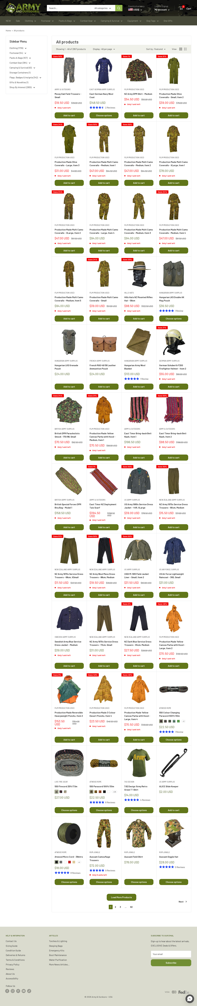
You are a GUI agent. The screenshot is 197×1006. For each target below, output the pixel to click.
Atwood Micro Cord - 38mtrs (69, 856)
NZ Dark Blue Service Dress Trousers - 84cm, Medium (137, 643)
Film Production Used (134, 89)
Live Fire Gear (61, 782)
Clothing (29, 20)
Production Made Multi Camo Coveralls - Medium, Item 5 (69, 299)
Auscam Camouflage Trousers (100, 858)
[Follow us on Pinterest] (18, 991)
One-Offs (168, 20)
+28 (114, 792)
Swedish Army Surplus (65, 637)
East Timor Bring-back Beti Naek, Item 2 (172, 435)
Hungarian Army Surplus (170, 293)
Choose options (104, 115)
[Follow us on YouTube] (24, 991)
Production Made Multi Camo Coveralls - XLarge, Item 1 (173, 164)
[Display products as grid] (180, 49)
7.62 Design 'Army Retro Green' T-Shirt (135, 788)
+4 (79, 862)
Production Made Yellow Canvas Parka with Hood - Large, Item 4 (137, 716)
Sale (18, 20)
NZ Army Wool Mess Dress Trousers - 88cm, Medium (102, 576)
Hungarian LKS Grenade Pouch (66, 367)
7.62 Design (129, 782)
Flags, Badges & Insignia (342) (24, 77)
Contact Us (11, 941)
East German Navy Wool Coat (101, 95)
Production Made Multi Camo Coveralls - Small (104, 299)
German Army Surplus (169, 361)
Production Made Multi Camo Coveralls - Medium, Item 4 (173, 231)
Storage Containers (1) (20, 72)
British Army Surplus (64, 429)
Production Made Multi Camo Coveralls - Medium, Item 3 (138, 231)
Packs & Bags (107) (19, 57)
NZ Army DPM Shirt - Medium (138, 94)
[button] (189, 998)
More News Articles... (59, 964)
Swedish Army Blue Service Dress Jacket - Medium (68, 643)
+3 (183, 721)
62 (131, 907)
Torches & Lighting (58, 941)
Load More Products (121, 897)
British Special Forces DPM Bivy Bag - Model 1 (68, 506)
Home (8, 30)
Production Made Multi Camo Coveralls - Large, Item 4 (104, 231)
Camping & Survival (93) (21, 67)
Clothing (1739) (17, 48)
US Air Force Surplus (169, 569)
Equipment (132, 20)
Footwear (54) (16, 52)
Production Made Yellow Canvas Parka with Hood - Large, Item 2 (172, 645)
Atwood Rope (165, 708)
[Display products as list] (185, 49)
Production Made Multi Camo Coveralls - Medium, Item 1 (104, 164)
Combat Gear (86, 20)
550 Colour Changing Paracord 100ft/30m (169, 714)
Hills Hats (129, 293)
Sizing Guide (11, 945)
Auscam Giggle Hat (168, 856)
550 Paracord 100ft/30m (102, 786)
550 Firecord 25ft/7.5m (66, 786)
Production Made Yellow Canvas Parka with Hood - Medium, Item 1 (102, 436)
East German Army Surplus (102, 89)
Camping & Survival (110, 20)
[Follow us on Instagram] (13, 991)
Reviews (10, 969)
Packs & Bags (65, 20)
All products (19, 30)
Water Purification (58, 959)
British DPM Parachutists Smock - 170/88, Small (67, 435)
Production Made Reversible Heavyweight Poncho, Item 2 (69, 714)
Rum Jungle (95, 852)
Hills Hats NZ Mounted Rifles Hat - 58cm (138, 299)
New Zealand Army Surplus (172, 500)
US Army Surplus (132, 500)
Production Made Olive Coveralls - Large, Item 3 (67, 164)
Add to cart (69, 115)
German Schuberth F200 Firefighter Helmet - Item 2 (172, 367)
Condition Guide (13, 950)
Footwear (45, 20)
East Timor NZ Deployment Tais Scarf (103, 506)
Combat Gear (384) (19, 62)
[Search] (118, 8)
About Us (10, 973)
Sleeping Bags (56, 945)
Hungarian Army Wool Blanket (134, 367)
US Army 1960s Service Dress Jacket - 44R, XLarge (138, 506)
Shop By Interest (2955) (21, 87)
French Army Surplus (100, 361)
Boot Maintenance (58, 955)
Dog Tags (150, 20)
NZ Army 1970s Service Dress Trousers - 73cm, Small (104, 643)
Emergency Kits (56, 950)
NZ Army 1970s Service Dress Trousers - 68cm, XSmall (69, 576)
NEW (8, 20)
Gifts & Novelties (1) (19, 82)
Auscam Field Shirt (133, 856)
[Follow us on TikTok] (29, 991)
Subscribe (171, 962)
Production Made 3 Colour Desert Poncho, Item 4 (102, 714)
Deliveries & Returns (15, 955)
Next (181, 901)
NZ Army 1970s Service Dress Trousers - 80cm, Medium (173, 506)
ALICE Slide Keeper (168, 786)
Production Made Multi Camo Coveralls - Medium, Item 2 (138, 164)
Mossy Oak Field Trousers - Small (68, 95)
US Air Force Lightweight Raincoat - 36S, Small (171, 576)
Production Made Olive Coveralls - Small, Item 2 (171, 95)
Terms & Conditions (15, 959)
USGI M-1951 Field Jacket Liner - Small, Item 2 (136, 576)
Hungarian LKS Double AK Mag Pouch (171, 299)
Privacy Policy (12, 964)
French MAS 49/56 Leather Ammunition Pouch (103, 367)
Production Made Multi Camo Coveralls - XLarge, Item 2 (69, 231)
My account (161, 9)
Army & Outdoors (63, 89)
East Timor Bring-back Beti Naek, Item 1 (137, 435)
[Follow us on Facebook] (7, 991)
